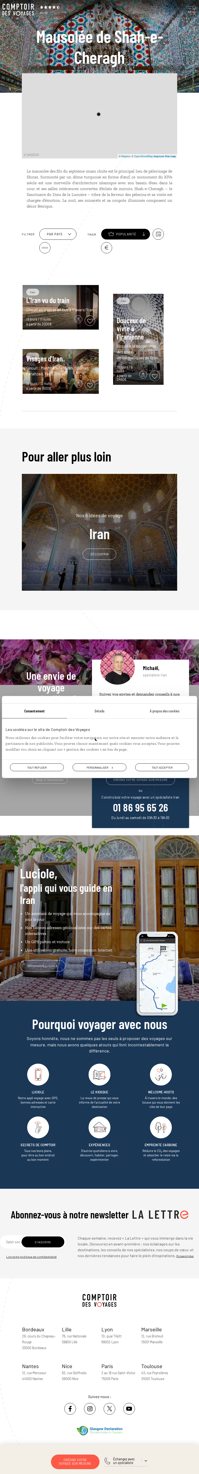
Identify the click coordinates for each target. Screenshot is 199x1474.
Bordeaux (33, 1329)
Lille (67, 1329)
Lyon (107, 1329)
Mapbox (126, 156)
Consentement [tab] (34, 711)
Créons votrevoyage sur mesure (75, 1461)
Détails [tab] (99, 711)
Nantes (30, 1366)
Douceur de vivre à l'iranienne (131, 328)
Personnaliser (97, 767)
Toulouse (151, 1366)
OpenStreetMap (143, 156)
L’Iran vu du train (47, 300)
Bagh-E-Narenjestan (50, 779)
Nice (67, 1366)
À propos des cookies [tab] (164, 711)
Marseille (151, 1329)
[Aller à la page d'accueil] (19, 10)
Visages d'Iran (44, 358)
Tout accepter (162, 767)
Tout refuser (37, 767)
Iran (99, 526)
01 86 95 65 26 (140, 807)
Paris (107, 1366)
